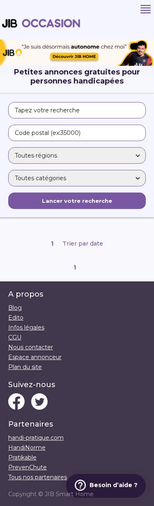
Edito (15, 317)
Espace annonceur (35, 357)
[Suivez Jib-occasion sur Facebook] (16, 402)
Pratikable (22, 457)
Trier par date (82, 243)
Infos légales (26, 327)
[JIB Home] (77, 63)
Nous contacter (30, 347)
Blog (15, 307)
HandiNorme (27, 447)
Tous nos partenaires (37, 477)
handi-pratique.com (36, 437)
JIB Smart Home (69, 494)
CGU (14, 337)
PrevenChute (27, 467)
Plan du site (25, 367)
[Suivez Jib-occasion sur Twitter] (39, 402)
